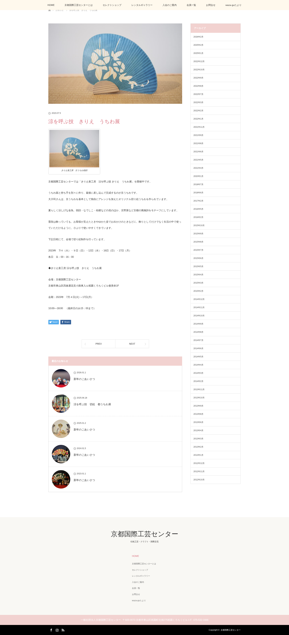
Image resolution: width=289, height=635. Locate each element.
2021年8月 (198, 143)
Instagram (56, 629)
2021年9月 (198, 135)
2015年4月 (198, 274)
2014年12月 (199, 299)
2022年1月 (198, 119)
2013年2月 (198, 447)
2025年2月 (198, 45)
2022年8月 (198, 86)
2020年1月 (198, 176)
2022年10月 (199, 69)
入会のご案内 (170, 5)
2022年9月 (198, 78)
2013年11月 (199, 389)
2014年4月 (198, 365)
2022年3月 (198, 102)
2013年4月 (198, 430)
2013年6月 (198, 422)
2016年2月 (198, 217)
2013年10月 (199, 397)
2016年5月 (198, 209)
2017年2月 (198, 201)
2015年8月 (198, 242)
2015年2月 (198, 291)
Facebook (50, 629)
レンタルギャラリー (142, 5)
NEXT (132, 343)
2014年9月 (198, 324)
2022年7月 (198, 94)
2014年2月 (198, 381)
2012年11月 (199, 471)
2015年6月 (198, 258)
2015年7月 (198, 250)
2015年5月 (198, 266)
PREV (98, 343)
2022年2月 (198, 110)
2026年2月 (198, 37)
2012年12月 (199, 463)
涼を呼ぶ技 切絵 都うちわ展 (92, 404)
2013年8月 (198, 414)
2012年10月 (199, 480)
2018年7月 (198, 184)
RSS (62, 629)
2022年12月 (199, 61)
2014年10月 (199, 315)
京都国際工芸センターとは (79, 5)
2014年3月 (198, 373)
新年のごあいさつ (84, 379)
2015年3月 (198, 283)
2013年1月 (198, 455)
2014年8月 (198, 332)
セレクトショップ (112, 5)
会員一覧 (191, 5)
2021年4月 (198, 168)
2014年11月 (199, 307)
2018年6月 (198, 192)
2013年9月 (198, 406)
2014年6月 (198, 348)
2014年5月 (198, 356)
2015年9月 (198, 233)
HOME (51, 5)
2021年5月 (198, 160)
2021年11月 (199, 127)
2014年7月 (198, 340)
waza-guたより (233, 5)
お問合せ (210, 5)
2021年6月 (198, 151)
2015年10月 (199, 225)
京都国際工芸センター (144, 534)
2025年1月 (198, 53)
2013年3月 (198, 439)
